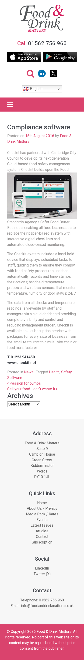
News (29, 372)
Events (42, 520)
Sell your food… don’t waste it (31, 389)
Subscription (42, 542)
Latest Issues (42, 525)
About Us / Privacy (42, 508)
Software (14, 377)
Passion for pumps (25, 383)
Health (54, 372)
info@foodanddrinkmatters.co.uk (47, 606)
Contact (42, 536)
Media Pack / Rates (42, 514)
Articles (42, 531)
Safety (66, 372)
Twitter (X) (42, 574)
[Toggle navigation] (10, 104)
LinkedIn (42, 568)
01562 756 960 (51, 600)
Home (42, 503)
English (35, 89)
